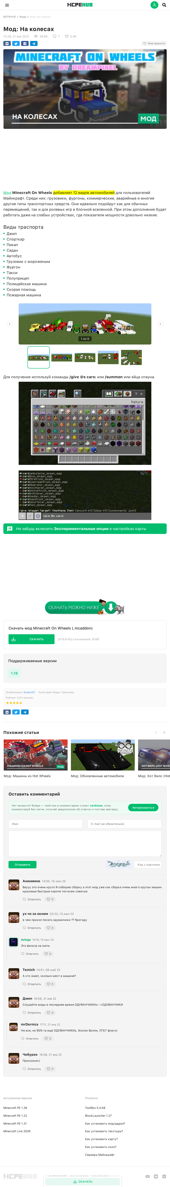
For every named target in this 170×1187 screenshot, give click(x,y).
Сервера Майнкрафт (100, 1154)
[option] (85, 324)
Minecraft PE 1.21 (15, 1123)
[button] (7, 5)
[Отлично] (20, 703)
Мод (7, 192)
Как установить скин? (100, 1147)
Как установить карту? (101, 1139)
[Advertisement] (85, 158)
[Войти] (154, 5)
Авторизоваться (143, 807)
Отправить (22, 864)
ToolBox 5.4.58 (95, 1107)
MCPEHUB (9, 16)
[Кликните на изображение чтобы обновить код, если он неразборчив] (119, 864)
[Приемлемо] (10, 703)
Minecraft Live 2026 (16, 1131)
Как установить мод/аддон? (105, 1123)
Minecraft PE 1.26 (15, 1107)
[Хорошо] (17, 703)
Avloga (26, 939)
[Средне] (14, 703)
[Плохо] (7, 703)
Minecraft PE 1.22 (15, 1115)
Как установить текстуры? (104, 1131)
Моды (22, 16)
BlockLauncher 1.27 (98, 1115)
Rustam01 (29, 692)
